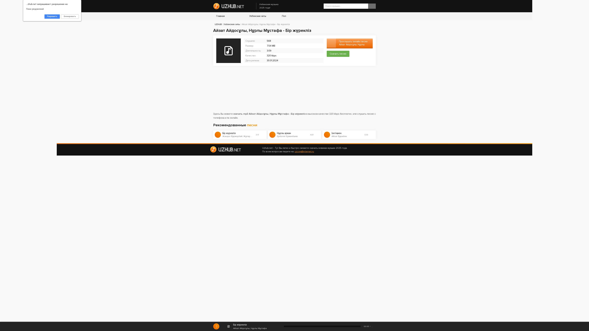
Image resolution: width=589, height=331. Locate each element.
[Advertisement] (294, 90)
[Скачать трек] (262, 134)
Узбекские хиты (257, 16)
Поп (283, 16)
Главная (220, 16)
